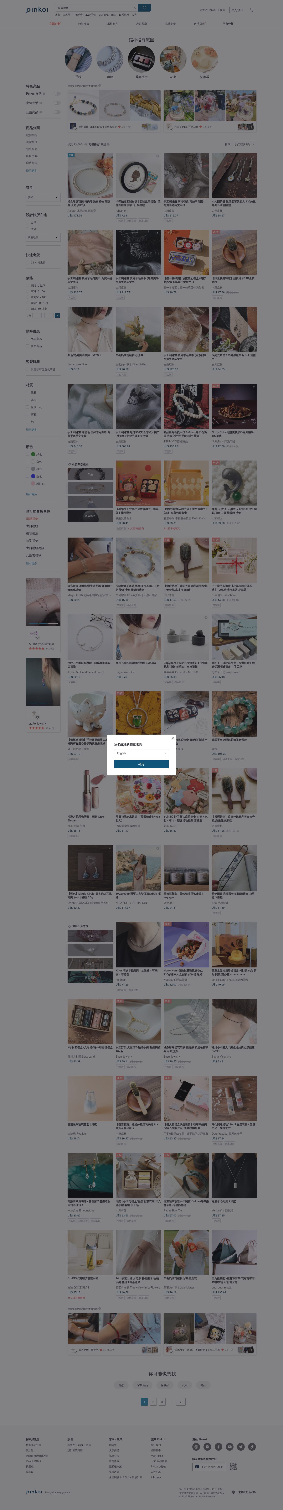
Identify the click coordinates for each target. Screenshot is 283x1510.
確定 (141, 764)
